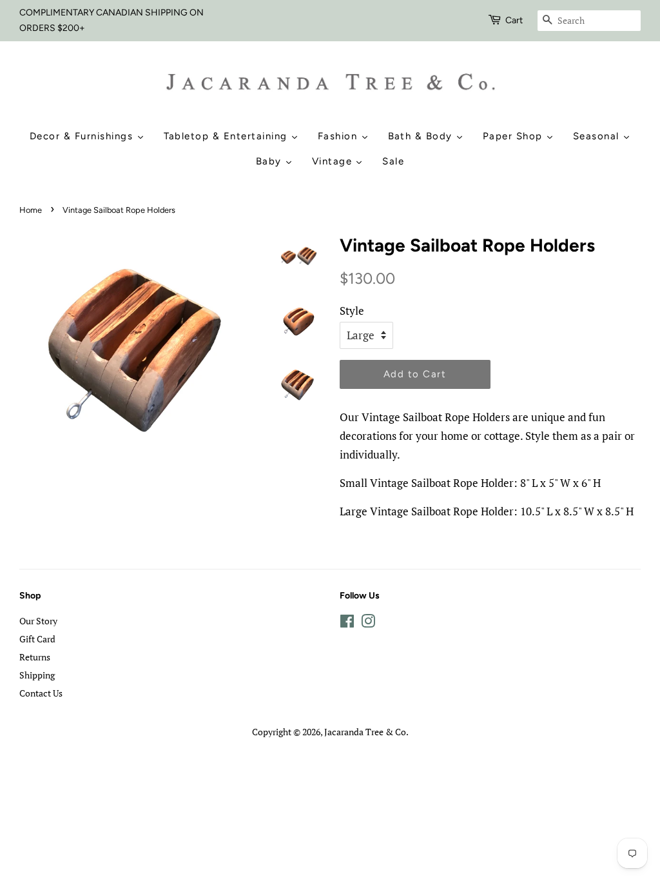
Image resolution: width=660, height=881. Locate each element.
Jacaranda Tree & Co (365, 732)
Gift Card (37, 639)
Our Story (38, 621)
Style (352, 310)
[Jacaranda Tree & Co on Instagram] (368, 623)
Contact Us (41, 693)
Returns (34, 657)
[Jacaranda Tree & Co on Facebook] (347, 623)
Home (30, 210)
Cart (514, 20)
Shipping (37, 675)
